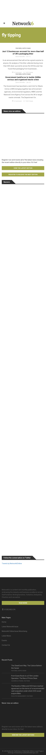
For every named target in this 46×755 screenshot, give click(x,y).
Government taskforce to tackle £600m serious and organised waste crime (23, 78)
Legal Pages (39, 751)
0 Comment (17, 72)
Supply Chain (26, 48)
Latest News (6, 636)
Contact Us (6, 645)
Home (4, 622)
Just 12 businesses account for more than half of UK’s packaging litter (23, 52)
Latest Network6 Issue (10, 627)
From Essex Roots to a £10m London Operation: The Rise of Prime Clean (24, 677)
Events (4, 640)
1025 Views (28, 72)
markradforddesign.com (30, 753)
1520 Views (28, 101)
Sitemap (10, 753)
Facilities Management (18, 696)
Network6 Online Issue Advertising (14, 631)
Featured (19, 48)
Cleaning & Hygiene (17, 681)
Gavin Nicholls (20, 56)
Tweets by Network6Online (12, 563)
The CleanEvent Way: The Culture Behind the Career (26, 667)
